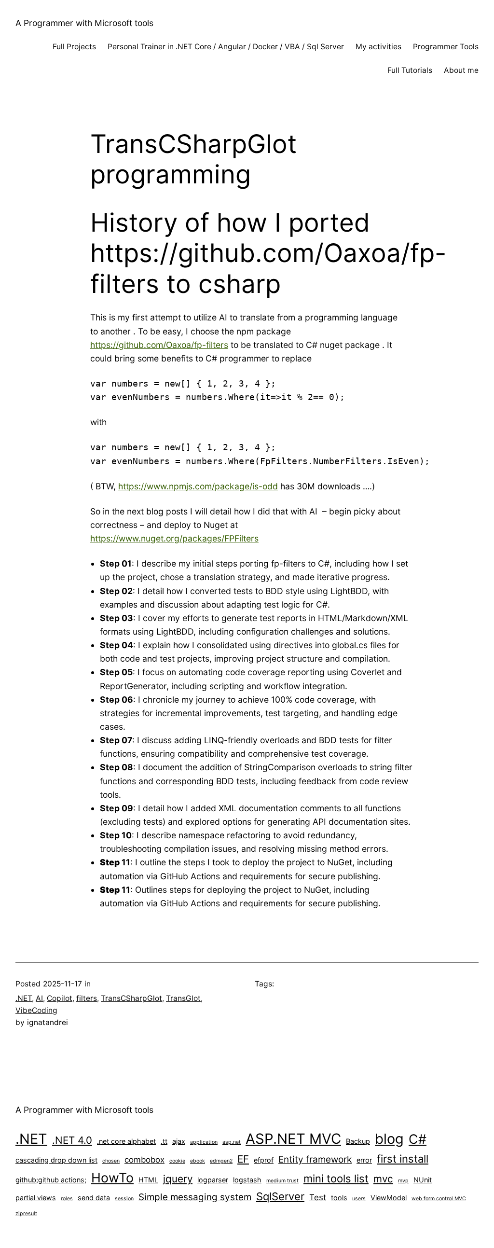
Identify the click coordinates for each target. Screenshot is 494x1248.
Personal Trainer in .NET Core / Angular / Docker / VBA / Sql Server (226, 46)
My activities (378, 46)
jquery (177, 1179)
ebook (197, 1161)
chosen (111, 1161)
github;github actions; (50, 1180)
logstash (247, 1180)
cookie (177, 1161)
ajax (178, 1141)
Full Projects (74, 46)
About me (461, 70)
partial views (35, 1197)
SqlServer (280, 1196)
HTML (148, 1180)
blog (389, 1138)
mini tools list (336, 1178)
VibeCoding (36, 1010)
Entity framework (315, 1159)
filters (86, 998)
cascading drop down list (56, 1160)
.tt (164, 1141)
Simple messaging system (194, 1197)
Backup (358, 1141)
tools (339, 1197)
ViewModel (388, 1197)
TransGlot (183, 998)
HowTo (112, 1177)
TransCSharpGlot (131, 998)
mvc (383, 1179)
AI (39, 998)
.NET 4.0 (72, 1140)
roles (67, 1198)
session (124, 1198)
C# (417, 1139)
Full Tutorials (409, 70)
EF (243, 1159)
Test (317, 1197)
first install (402, 1158)
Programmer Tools (446, 46)
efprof (264, 1160)
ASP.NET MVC (293, 1138)
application (204, 1142)
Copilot (59, 998)
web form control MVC (439, 1198)
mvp (403, 1181)
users (359, 1198)
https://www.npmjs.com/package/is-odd (198, 486)
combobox (144, 1160)
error (364, 1160)
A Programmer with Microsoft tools (84, 23)
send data (94, 1197)
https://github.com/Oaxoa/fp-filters (159, 345)
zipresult (26, 1213)
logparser (212, 1180)
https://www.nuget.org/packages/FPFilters (174, 538)
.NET (23, 998)
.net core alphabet (126, 1141)
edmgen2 (221, 1161)
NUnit (422, 1180)
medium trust (282, 1181)
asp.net (231, 1142)
